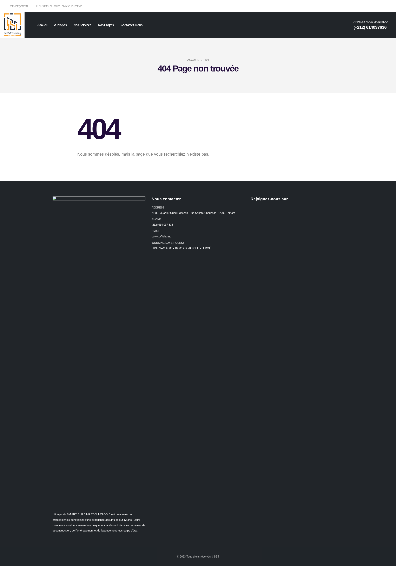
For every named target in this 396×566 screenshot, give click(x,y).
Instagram (262, 208)
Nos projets (106, 25)
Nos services (82, 25)
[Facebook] (380, 6)
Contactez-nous (132, 25)
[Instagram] (387, 6)
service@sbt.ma (18, 6)
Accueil (42, 25)
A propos (60, 25)
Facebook (254, 208)
